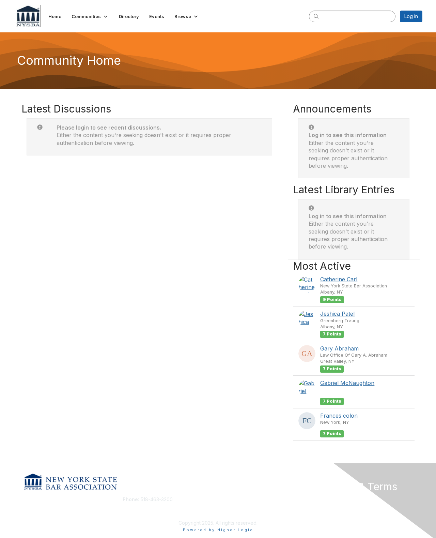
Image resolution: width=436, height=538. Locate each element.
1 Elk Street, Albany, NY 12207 (156, 509)
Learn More (234, 512)
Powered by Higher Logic (218, 529)
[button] (90, 16)
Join (225, 499)
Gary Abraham (339, 348)
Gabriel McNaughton (347, 382)
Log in (411, 16)
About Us (329, 499)
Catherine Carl (338, 279)
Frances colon (339, 415)
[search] (316, 16)
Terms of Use (334, 506)
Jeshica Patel (337, 313)
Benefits (230, 506)
